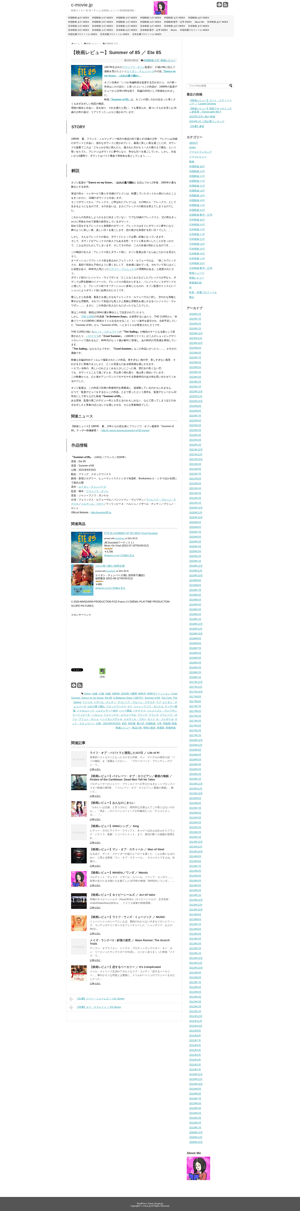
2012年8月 (195, 977)
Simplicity (158, 1203)
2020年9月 (195, 522)
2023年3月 (195, 377)
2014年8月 (195, 861)
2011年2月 (195, 1064)
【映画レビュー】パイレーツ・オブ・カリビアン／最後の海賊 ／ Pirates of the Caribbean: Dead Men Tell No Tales (131, 778)
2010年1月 (195, 1127)
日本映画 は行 (197, 244)
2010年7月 (195, 1098)
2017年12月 (196, 682)
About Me (199, 22)
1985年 (116, 693)
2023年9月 (195, 348)
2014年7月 (195, 866)
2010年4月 (195, 1113)
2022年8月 (195, 411)
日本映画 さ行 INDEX (102, 26)
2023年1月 (195, 386)
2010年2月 (195, 1122)
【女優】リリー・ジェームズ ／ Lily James (100, 998)
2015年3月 (195, 827)
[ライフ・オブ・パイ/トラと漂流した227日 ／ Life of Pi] (79, 766)
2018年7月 (195, 648)
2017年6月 (195, 711)
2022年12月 (196, 391)
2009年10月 (196, 1142)
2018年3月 (195, 667)
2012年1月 (195, 1011)
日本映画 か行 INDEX (78, 26)
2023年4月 (195, 372)
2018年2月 (195, 672)
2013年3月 (195, 943)
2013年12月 (196, 900)
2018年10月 (196, 633)
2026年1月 (195, 314)
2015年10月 (196, 793)
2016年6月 (195, 754)
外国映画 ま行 (197, 195)
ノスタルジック (85, 710)
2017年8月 (195, 701)
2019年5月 (195, 599)
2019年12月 (196, 566)
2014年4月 (195, 880)
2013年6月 (195, 929)
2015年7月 (195, 808)
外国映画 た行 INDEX (150, 17)
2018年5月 (195, 658)
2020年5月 (195, 541)
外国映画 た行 (197, 181)
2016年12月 (196, 740)
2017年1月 (195, 735)
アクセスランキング (200, 152)
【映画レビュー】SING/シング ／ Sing (114, 826)
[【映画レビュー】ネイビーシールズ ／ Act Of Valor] (79, 908)
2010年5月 (195, 1108)
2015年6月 (195, 813)
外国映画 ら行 (197, 205)
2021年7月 (195, 474)
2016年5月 (195, 759)
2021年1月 (195, 503)
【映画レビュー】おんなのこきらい (112, 802)
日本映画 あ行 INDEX (217, 22)
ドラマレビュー (198, 156)
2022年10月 (196, 401)
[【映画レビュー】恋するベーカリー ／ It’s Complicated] (79, 980)
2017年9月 (195, 696)
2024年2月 (195, 323)
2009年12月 (196, 1132)
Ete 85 (108, 698)
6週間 (133, 693)
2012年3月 (195, 1001)
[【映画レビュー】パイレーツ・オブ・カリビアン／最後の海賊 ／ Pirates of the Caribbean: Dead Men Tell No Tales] (79, 789)
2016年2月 (195, 774)
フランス (154, 715)
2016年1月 (195, 779)
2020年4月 (195, 546)
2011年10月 (195, 1026)
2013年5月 (195, 934)
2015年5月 (195, 817)
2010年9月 (195, 1089)
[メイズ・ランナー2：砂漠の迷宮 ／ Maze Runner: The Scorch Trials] (79, 953)
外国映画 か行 (197, 171)
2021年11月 (195, 454)
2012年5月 (195, 992)
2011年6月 (195, 1045)
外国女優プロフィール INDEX (82, 34)
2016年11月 (195, 745)
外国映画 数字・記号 (200, 215)
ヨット (151, 719)
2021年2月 (195, 498)
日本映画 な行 (197, 239)
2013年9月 (195, 914)
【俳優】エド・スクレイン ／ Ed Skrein (98, 1007)
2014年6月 (195, 871)
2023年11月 (195, 338)
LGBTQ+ (138, 698)
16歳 (94, 693)
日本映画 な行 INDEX (150, 26)
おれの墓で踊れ (96, 706)
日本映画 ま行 (197, 248)
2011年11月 (195, 1021)
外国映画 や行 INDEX (102, 22)
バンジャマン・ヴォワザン (162, 710)
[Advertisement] (97, 639)
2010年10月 (196, 1084)
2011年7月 (195, 1040)
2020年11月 (195, 512)
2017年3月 (195, 725)
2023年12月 (196, 333)
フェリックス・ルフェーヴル (120, 715)
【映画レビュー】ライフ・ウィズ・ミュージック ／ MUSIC (127, 917)
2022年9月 (195, 406)
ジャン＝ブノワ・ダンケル (149, 706)
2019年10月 (196, 575)
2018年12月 (196, 624)
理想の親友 (149, 727)
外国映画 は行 (197, 190)
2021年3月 (195, 493)
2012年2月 (195, 1006)
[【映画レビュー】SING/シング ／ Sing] (79, 839)
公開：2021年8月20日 (108, 723)
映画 (174, 723)
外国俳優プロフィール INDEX (194, 30)
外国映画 (150, 723)
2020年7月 (195, 532)
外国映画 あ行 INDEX (78, 17)
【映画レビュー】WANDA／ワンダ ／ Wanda (119, 872)
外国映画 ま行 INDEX (78, 22)
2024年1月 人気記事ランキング (206, 121)
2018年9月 (195, 638)
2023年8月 (195, 352)
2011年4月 (195, 1055)
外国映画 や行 (197, 200)
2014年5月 (195, 876)
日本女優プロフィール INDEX (146, 34)
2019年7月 (195, 590)
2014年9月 (195, 856)
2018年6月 (195, 653)
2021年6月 (195, 478)
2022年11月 (195, 396)
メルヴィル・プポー (92, 504)
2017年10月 (196, 691)
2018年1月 (195, 677)
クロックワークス (116, 706)
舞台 (191, 297)
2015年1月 (195, 837)
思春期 (166, 723)
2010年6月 (195, 1103)
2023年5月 (195, 367)
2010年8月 (195, 1093)
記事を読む (95, 769)
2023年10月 (196, 343)
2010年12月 (196, 1074)
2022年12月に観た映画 (202, 116)
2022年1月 (195, 445)
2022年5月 (195, 425)
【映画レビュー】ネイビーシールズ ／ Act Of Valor (122, 894)
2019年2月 (195, 614)
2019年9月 (195, 580)
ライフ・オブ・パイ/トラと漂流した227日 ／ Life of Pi (124, 752)
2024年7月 (195, 319)
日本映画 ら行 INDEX (102, 30)
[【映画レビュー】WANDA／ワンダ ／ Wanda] (79, 886)
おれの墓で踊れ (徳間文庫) (110, 566)
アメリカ (87, 702)
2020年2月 (195, 556)
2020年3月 (195, 551)
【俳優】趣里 (196, 126)
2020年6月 (195, 537)
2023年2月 (195, 382)
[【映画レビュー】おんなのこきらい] (79, 816)
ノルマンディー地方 (106, 710)
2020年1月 (195, 561)
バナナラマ (92, 336)
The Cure (166, 698)
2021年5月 (195, 483)
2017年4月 (195, 721)
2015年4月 (195, 822)
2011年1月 (195, 1069)
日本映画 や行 (197, 253)
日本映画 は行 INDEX (174, 26)
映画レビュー (168, 60)
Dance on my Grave (93, 698)
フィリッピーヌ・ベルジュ (87, 715)
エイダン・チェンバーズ (140, 71)
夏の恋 (140, 723)
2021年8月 (195, 469)
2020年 (125, 693)
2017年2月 (195, 730)
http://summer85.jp (101, 512)
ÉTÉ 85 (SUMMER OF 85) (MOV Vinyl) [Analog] (131, 533)
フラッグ (142, 715)
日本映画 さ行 (197, 229)
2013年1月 (195, 953)
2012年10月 (196, 968)
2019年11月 (195, 570)
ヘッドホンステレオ (111, 719)
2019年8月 (195, 585)
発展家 (160, 727)
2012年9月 (195, 972)
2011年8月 (195, 1035)
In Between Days (122, 698)
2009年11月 (195, 1137)
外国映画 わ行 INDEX (150, 22)
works (192, 147)
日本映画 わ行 (197, 263)
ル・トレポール (165, 719)
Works (174, 30)
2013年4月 (195, 938)
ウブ (158, 702)
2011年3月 (195, 1060)
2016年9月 (195, 750)
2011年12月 (195, 1016)
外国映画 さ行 (151, 60)
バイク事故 (125, 710)
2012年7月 (195, 982)
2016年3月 (195, 769)
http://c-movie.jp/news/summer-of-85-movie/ (125, 430)
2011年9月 (195, 1030)
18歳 (107, 693)
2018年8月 (195, 643)
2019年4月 (195, 604)
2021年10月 (196, 459)
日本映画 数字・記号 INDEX (154, 30)
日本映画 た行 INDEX (126, 26)
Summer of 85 (152, 698)
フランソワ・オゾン (133, 67)
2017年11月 (195, 687)
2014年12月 (196, 842)
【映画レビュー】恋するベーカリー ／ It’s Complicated (125, 967)
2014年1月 (195, 895)
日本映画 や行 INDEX (78, 30)
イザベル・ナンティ (105, 702)
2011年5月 (195, 1050)
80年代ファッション (158, 693)
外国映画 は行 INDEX (198, 17)
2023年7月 (195, 357)
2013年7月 (195, 924)
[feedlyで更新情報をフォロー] (219, 5)
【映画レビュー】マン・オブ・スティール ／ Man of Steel (127, 849)
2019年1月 (195, 619)
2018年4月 (195, 662)
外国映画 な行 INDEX (174, 17)
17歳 (101, 693)
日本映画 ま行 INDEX (198, 26)
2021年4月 (195, 488)
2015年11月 (195, 788)
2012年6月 (195, 987)
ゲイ (129, 706)
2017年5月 (195, 716)
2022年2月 (195, 440)
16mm (87, 693)
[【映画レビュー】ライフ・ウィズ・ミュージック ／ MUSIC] (79, 930)
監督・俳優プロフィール (203, 292)
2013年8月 (195, 919)
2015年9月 (195, 798)
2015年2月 (195, 832)
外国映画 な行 (197, 185)
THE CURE (87, 316)
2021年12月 (196, 449)
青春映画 (171, 727)
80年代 (142, 693)
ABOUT (193, 143)
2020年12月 (196, 507)
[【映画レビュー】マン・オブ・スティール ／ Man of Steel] (79, 862)
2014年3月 (195, 885)
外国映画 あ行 (197, 166)
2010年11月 (195, 1079)
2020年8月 (195, 527)
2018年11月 (195, 629)
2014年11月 (195, 846)
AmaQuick (120, 538)
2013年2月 (195, 948)
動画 (191, 161)
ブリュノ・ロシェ (89, 719)
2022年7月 (195, 415)
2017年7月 (195, 706)
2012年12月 (196, 958)
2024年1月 (195, 328)
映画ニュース (196, 273)
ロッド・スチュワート (106, 331)
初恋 (124, 723)
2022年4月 (195, 430)
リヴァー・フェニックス (122, 269)
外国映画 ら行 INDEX (126, 22)
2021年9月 (195, 464)
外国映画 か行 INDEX (102, 17)
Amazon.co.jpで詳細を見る (119, 555)
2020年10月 (196, 517)
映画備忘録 (195, 282)
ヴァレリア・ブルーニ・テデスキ (136, 702)
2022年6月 (195, 420)
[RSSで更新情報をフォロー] (225, 5)
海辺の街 (137, 727)
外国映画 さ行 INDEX (126, 17)
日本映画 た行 (197, 234)
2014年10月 (196, 851)
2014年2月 (195, 890)
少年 (159, 723)
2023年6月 (195, 362)
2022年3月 (195, 435)
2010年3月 (195, 1118)
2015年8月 (195, 803)
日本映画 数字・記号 (200, 268)
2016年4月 (195, 764)
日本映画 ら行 (197, 258)
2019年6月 (195, 595)
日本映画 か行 (197, 224)
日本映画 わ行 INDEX (126, 30)
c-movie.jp (82, 4)
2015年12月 (196, 783)
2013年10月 (196, 909)
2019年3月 (195, 609)
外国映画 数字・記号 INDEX (178, 22)
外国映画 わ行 (197, 210)
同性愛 (131, 723)
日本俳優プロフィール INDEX (114, 34)
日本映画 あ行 (197, 219)
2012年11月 (195, 963)
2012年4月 (195, 997)
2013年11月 (195, 905)
